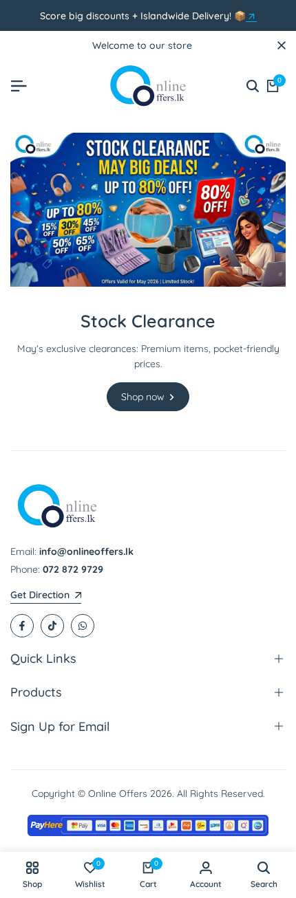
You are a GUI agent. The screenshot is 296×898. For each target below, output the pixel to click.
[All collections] (251, 16)
